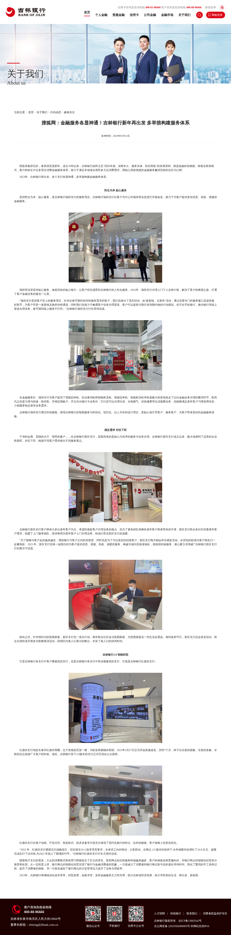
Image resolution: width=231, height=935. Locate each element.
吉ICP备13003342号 (190, 920)
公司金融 (150, 15)
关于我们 (184, 15)
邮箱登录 (210, 7)
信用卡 (134, 15)
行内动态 (55, 112)
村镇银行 (176, 913)
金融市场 (167, 15)
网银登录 (217, 15)
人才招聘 (160, 913)
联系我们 (192, 913)
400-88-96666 (194, 7)
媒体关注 (69, 112)
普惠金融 (118, 15)
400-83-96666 (153, 7)
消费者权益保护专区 (215, 913)
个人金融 (101, 15)
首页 (87, 12)
